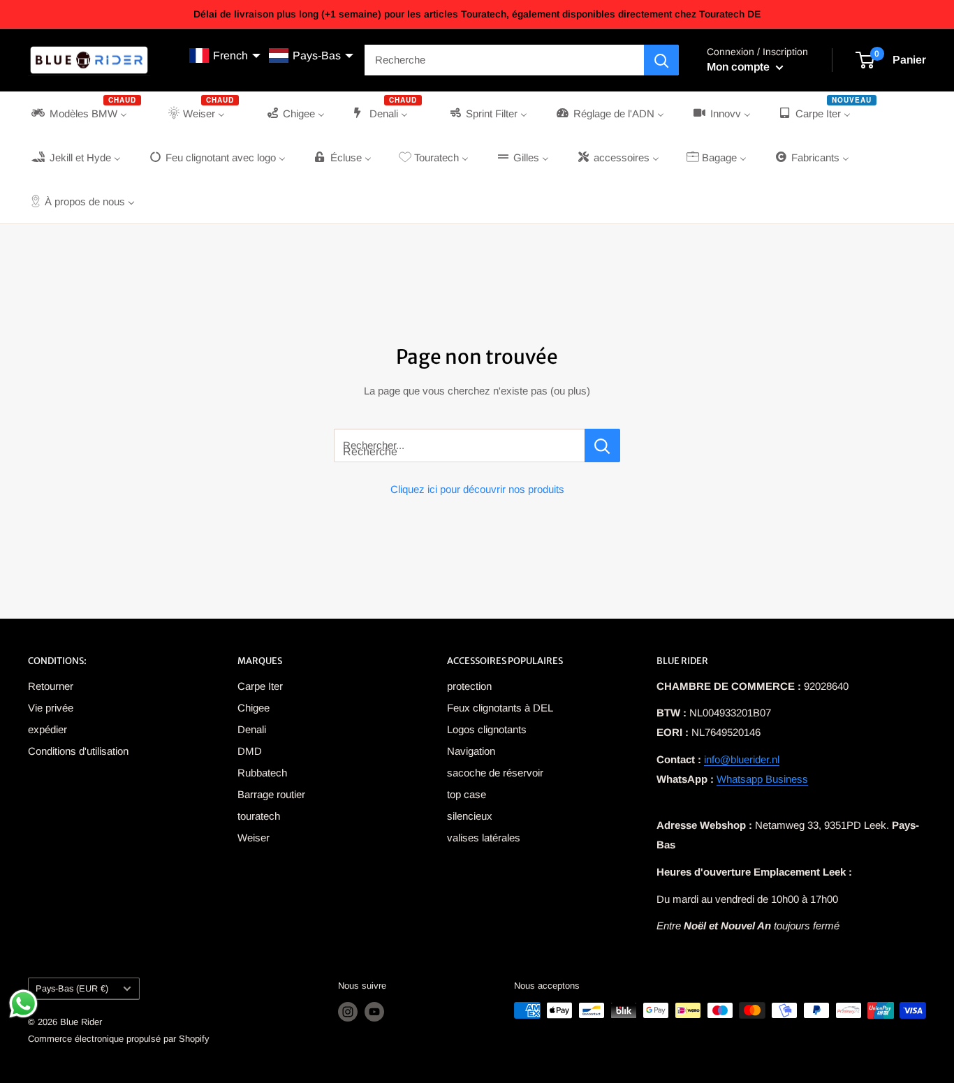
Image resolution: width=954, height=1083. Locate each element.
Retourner (50, 686)
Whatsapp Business (762, 779)
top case (466, 794)
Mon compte (739, 67)
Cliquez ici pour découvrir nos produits (477, 489)
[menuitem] (85, 113)
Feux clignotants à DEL (500, 708)
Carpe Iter (260, 686)
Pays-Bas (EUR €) (72, 988)
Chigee (253, 708)
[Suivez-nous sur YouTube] (374, 1012)
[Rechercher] (661, 60)
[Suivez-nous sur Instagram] (348, 1012)
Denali (251, 729)
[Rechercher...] (602, 445)
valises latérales (483, 837)
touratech (258, 816)
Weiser (253, 837)
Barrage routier (271, 794)
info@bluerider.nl (741, 759)
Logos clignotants (487, 729)
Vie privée (50, 708)
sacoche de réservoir (495, 773)
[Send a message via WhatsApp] (23, 1003)
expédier (47, 729)
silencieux (469, 816)
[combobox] (504, 60)
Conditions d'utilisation (78, 751)
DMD (249, 751)
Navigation (471, 751)
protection (469, 686)
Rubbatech (262, 773)
